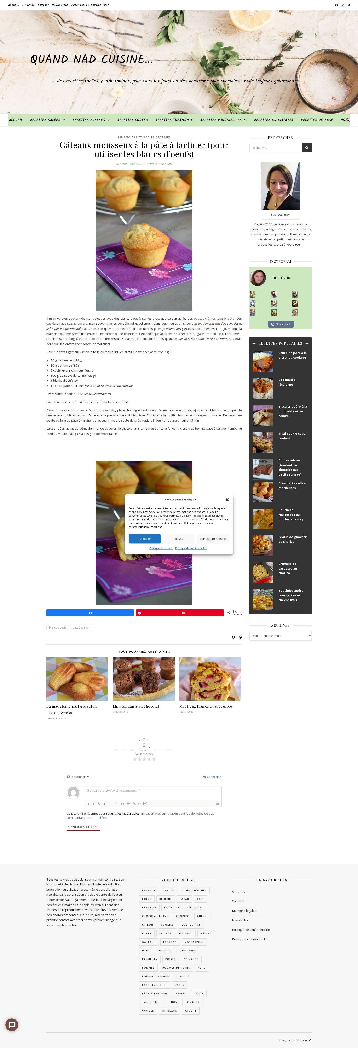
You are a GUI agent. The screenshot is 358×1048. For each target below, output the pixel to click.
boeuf (147, 898)
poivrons (191, 959)
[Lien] (134, 803)
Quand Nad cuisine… (91, 60)
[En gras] (88, 803)
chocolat (195, 907)
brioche (229, 318)
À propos (28, 5)
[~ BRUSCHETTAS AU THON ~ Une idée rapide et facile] (295, 303)
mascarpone (194, 941)
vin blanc (169, 1010)
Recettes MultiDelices (221, 120)
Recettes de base (317, 120)
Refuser (179, 538)
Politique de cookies (161, 548)
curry (147, 933)
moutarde (188, 950)
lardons (170, 941)
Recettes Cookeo (132, 120)
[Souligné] (99, 803)
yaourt (191, 1010)
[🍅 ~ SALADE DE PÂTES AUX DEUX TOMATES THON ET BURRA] (295, 312)
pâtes (179, 984)
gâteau (206, 933)
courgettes (191, 924)
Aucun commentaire (159, 163)
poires (170, 959)
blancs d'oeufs (57, 627)
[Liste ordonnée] (111, 803)
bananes (148, 890)
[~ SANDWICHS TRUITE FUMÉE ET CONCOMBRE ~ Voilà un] (274, 312)
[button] (227, 500)
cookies (167, 924)
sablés (51, 323)
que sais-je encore (74, 323)
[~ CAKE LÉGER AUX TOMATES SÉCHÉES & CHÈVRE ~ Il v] (253, 294)
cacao (184, 898)
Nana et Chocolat (88, 339)
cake (200, 898)
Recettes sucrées (89, 120)
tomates (192, 1002)
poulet (185, 976)
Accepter (145, 538)
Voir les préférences (213, 538)
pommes (148, 967)
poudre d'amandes (157, 976)
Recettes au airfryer (274, 120)
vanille (148, 1010)
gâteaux (149, 941)
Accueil (13, 5)
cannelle (149, 907)
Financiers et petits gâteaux (144, 137)
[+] (145, 803)
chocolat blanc (155, 916)
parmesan (150, 959)
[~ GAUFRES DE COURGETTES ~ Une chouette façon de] (253, 303)
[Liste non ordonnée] (117, 803)
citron (147, 924)
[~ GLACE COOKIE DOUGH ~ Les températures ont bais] (295, 294)
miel (145, 950)
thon (173, 1002)
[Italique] (94, 803)
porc (202, 967)
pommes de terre (176, 967)
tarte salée (151, 1002)
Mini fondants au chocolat (136, 706)
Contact (43, 5)
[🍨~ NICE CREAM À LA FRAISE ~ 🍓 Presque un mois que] (253, 312)
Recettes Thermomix (174, 120)
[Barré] (105, 803)
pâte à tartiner (81, 627)
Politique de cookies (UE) (90, 5)
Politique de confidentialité (191, 548)
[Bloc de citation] (123, 803)
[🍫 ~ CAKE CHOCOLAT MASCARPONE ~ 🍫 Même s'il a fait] (274, 294)
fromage (186, 933)
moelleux (164, 950)
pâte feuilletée (154, 984)
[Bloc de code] (128, 803)
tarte (199, 993)
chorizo (183, 916)
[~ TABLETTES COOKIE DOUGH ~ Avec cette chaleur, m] (274, 303)
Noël (345, 120)
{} (139, 803)
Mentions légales (244, 910)
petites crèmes (205, 318)
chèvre (202, 916)
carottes (172, 907)
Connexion (213, 777)
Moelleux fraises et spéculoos (206, 706)
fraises (165, 933)
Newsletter (60, 5)
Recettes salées (45, 120)
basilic (168, 890)
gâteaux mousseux (210, 334)
